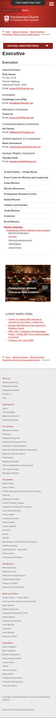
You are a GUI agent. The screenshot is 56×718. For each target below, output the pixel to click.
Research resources (10, 390)
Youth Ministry (12, 210)
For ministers (7, 426)
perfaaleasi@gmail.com (21, 103)
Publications (7, 642)
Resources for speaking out (14, 575)
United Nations (15, 244)
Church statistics (9, 526)
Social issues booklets (11, 658)
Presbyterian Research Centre (20, 194)
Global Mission (12, 199)
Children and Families (16, 205)
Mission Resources (14, 188)
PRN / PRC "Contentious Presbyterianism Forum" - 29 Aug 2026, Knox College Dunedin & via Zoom (28, 334)
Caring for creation (10, 583)
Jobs (4, 397)
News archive (8, 673)
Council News (8, 662)
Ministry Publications (11, 654)
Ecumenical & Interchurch (13, 587)
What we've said (9, 571)
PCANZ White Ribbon (11, 579)
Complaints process (10, 518)
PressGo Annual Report (12, 677)
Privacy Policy (19, 709)
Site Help (30, 709)
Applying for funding (10, 499)
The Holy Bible (8, 412)
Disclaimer (7, 709)
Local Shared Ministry (11, 510)
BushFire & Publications (19, 233)
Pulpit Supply (8, 457)
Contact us (6, 394)
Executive (13, 237)
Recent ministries (37, 31)
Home (7, 31)
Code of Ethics (8, 487)
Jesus (4, 408)
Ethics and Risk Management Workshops (19, 449)
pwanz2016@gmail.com (21, 88)
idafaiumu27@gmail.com (22, 132)
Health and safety (9, 545)
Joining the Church (10, 419)
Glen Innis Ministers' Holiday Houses (17, 465)
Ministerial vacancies (11, 438)
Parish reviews (8, 522)
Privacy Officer (8, 514)
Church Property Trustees (13, 502)
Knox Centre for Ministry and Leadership (26, 177)
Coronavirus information (12, 557)
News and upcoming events (20, 240)
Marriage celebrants (10, 473)
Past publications (9, 685)
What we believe (9, 567)
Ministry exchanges (10, 461)
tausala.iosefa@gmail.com (23, 161)
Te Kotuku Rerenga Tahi (12, 681)
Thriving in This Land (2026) (20, 340)
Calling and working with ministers (16, 506)
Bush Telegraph (9, 650)
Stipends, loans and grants (13, 453)
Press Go (6, 495)
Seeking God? (8, 404)
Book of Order (8, 483)
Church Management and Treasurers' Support (21, 491)
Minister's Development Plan (14, 442)
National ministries (20, 31)
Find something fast (28, 2)
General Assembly (10, 382)
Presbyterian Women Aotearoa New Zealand (21, 34)
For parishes (7, 479)
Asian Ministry (12, 183)
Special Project (15, 248)
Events (5, 534)
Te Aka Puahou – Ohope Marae (20, 172)
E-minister (9, 216)
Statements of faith (10, 386)
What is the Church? (10, 416)
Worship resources (10, 430)
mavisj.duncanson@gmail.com (25, 146)
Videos (5, 666)
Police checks (8, 553)
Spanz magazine (9, 646)
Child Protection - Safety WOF (14, 549)
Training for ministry (10, 469)
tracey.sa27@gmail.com (21, 117)
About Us (6, 378)
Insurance (6, 530)
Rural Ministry (11, 221)
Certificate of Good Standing (14, 445)
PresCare (6, 434)
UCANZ (5, 537)
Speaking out (8, 563)
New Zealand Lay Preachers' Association (19, 541)
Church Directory (9, 670)
